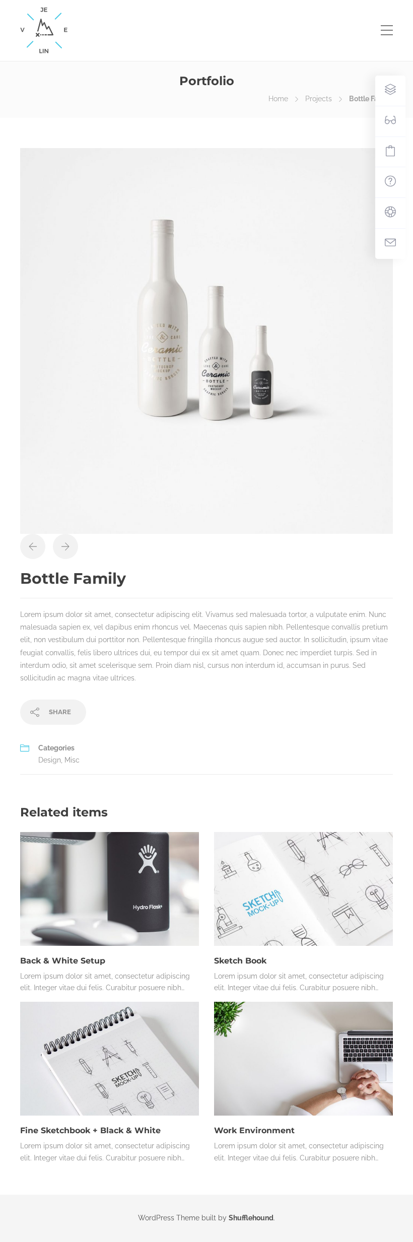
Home (278, 99)
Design (49, 760)
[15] (206, 340)
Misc (72, 760)
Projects (318, 99)
